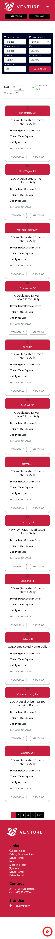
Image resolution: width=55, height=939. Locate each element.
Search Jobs (18, 850)
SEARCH (41, 69)
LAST (40, 815)
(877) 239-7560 (22, 892)
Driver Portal (16, 857)
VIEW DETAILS (17, 157)
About (15, 868)
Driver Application (24, 888)
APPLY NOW (16, 16)
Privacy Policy (22, 905)
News (12, 861)
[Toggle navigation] (47, 6)
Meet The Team (17, 864)
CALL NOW (39, 16)
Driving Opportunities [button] (21, 854)
